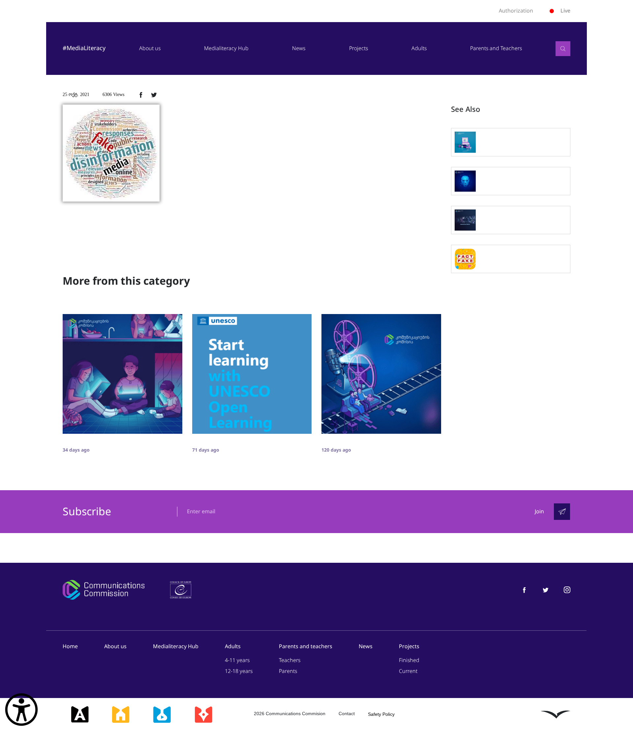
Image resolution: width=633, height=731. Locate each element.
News (298, 48)
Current (408, 671)
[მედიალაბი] (162, 714)
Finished (409, 660)
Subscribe (87, 511)
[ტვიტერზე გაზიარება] (154, 94)
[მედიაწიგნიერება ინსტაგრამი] (567, 589)
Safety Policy (381, 714)
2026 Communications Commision (289, 713)
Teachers (289, 660)
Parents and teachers (305, 646)
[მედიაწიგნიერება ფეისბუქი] (524, 589)
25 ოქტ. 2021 (76, 94)
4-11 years (237, 660)
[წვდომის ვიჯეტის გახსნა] (21, 709)
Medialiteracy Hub (226, 48)
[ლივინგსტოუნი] (555, 714)
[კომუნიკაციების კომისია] (103, 590)
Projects (358, 48)
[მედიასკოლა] (120, 714)
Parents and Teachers (496, 48)
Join (539, 511)
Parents (288, 671)
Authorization (516, 11)
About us (150, 48)
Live (565, 11)
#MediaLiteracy (84, 48)
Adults (419, 48)
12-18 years (239, 671)
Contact (347, 713)
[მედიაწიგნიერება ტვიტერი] (545, 589)
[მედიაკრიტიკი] (203, 714)
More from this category (126, 281)
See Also (465, 110)
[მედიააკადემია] (80, 714)
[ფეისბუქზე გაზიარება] (140, 94)
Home (70, 646)
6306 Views (113, 94)
